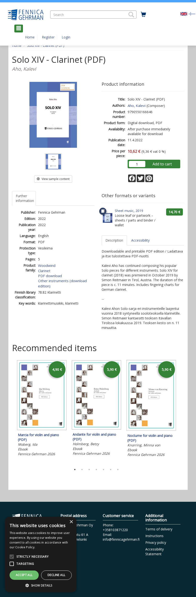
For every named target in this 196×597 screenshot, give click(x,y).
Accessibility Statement (154, 551)
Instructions (154, 536)
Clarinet (44, 270)
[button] (131, 14)
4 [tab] (96, 469)
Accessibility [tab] (140, 240)
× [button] (71, 522)
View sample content (55, 179)
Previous (10, 411)
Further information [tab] (25, 198)
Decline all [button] (56, 575)
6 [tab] (110, 469)
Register (48, 37)
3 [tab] (89, 469)
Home (30, 37)
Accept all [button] (24, 575)
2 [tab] (82, 469)
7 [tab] (117, 469)
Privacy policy (155, 542)
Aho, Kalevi (137, 105)
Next (181, 411)
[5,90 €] (96, 428)
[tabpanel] (41, 409)
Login (66, 37)
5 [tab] (103, 469)
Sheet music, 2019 (129, 210)
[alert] (40, 554)
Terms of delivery (158, 529)
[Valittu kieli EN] (184, 13)
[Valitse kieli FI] (192, 13)
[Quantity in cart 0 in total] (143, 15)
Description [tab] (114, 240)
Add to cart (162, 164)
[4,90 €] (42, 429)
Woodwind (46, 265)
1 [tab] (74, 469)
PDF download (50, 275)
